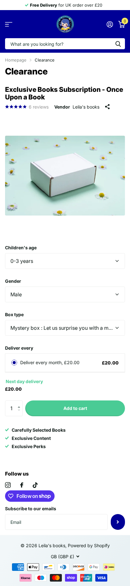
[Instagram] (8, 485)
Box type (14, 314)
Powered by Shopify (89, 545)
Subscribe (118, 522)
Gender (13, 281)
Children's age (21, 247)
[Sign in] (109, 24)
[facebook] (21, 485)
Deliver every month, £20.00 (50, 362)
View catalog (8, 24)
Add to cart (75, 408)
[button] (20, 402)
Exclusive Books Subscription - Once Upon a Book (64, 93)
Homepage (16, 59)
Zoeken (118, 43)
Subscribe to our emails (30, 508)
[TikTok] (35, 485)
